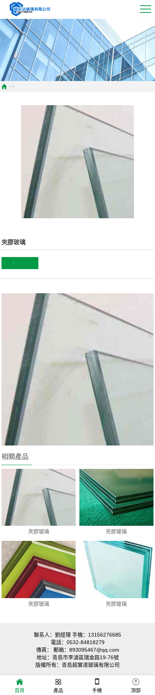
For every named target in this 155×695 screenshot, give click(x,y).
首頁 (19, 690)
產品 (58, 690)
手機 (97, 690)
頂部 (136, 690)
